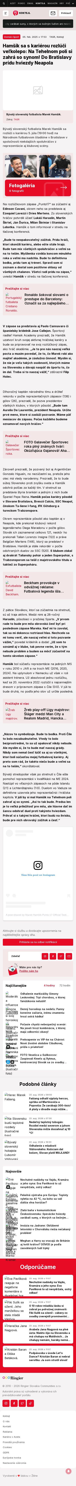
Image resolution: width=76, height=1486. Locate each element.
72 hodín (64, 985)
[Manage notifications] (68, 1471)
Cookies (7, 1447)
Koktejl (6, 1416)
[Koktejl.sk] (21, 13)
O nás (6, 1421)
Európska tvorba (12, 1457)
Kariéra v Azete (11, 1436)
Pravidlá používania (14, 1442)
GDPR (6, 1452)
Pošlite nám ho (28, 970)
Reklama (7, 1431)
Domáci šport (11, 37)
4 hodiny (49, 985)
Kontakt (7, 1426)
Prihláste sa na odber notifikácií (38, 942)
